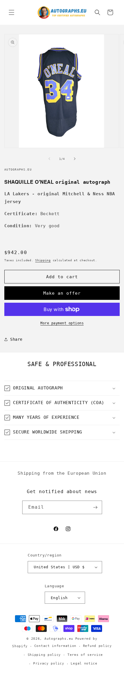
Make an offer (62, 293)
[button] (11, 12)
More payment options (62, 323)
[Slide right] (74, 158)
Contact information (55, 646)
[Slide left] (49, 158)
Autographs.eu (58, 639)
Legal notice (84, 663)
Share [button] (16, 339)
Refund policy (97, 646)
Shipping (43, 260)
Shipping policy (44, 655)
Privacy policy (48, 663)
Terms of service (85, 655)
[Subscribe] (95, 507)
